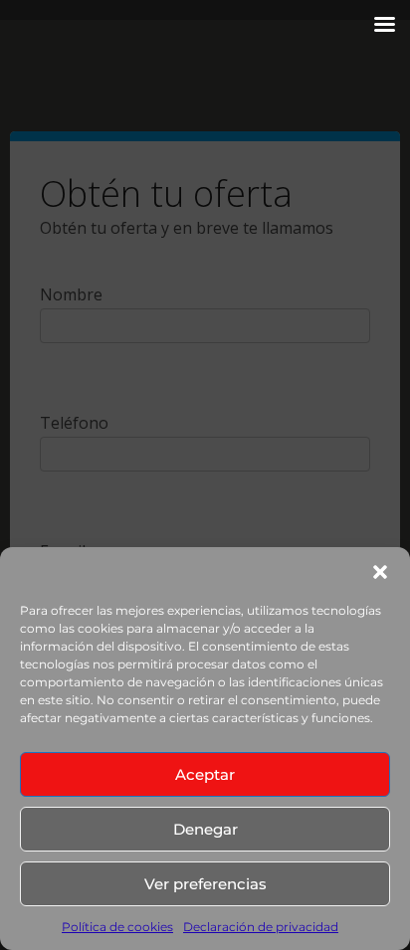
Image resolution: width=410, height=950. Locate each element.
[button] (380, 572)
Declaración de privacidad (260, 926)
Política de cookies (117, 926)
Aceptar (205, 774)
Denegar (205, 829)
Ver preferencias (205, 883)
